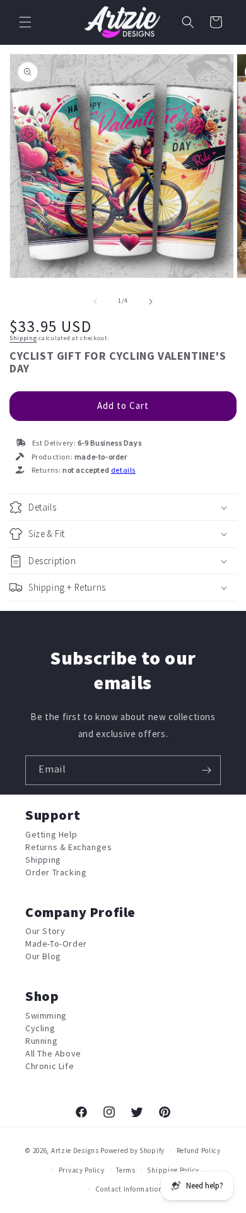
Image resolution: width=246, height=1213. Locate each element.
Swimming (46, 1015)
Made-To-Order (56, 943)
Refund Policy (199, 1151)
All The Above (53, 1053)
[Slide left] (95, 302)
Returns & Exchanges (68, 847)
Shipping (23, 338)
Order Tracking (55, 872)
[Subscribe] (206, 770)
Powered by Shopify (132, 1151)
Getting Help (51, 834)
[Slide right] (151, 302)
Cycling (40, 1028)
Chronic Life (49, 1066)
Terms (126, 1170)
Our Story (45, 931)
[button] (25, 22)
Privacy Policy (82, 1170)
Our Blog (43, 956)
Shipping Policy (173, 1170)
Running (41, 1041)
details (123, 470)
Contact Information (128, 1189)
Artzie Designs (75, 1151)
